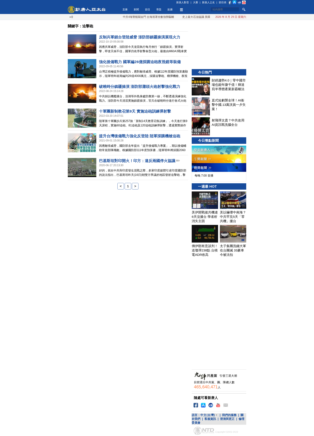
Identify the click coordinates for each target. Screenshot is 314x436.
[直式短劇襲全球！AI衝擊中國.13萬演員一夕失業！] (201, 106)
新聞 (136, 9)
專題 (158, 9)
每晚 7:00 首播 (204, 175)
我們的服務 (229, 415)
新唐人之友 (208, 2)
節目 (147, 9)
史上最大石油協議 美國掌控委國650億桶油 (199, 16)
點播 (170, 9)
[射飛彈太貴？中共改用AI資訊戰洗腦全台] (201, 126)
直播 (125, 9)
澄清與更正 (227, 418)
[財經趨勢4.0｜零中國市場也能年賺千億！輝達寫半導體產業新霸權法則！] (201, 86)
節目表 (222, 2)
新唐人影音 (182, 2)
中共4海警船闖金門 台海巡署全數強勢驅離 (140, 16)
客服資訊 (210, 418)
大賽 (195, 2)
